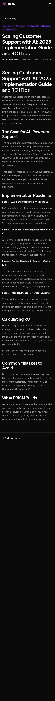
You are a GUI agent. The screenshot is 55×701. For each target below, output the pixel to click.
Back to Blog (10, 18)
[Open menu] (50, 4)
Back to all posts (12, 438)
